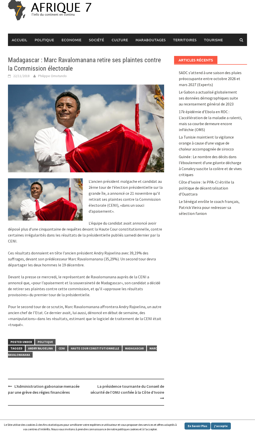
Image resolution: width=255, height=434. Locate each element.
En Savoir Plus (197, 426)
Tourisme (213, 39)
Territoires (184, 39)
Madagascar (134, 348)
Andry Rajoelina (40, 348)
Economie (71, 39)
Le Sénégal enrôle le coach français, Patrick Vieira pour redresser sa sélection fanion (209, 207)
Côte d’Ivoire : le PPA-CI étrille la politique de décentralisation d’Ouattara (206, 188)
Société (96, 39)
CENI (62, 348)
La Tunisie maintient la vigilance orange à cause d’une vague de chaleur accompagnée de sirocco (206, 143)
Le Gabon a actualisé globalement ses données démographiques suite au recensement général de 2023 (208, 98)
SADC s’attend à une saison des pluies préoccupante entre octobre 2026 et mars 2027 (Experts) (210, 78)
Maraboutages (150, 39)
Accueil (19, 39)
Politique (44, 39)
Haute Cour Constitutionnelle (95, 348)
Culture (120, 39)
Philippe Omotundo (52, 76)
